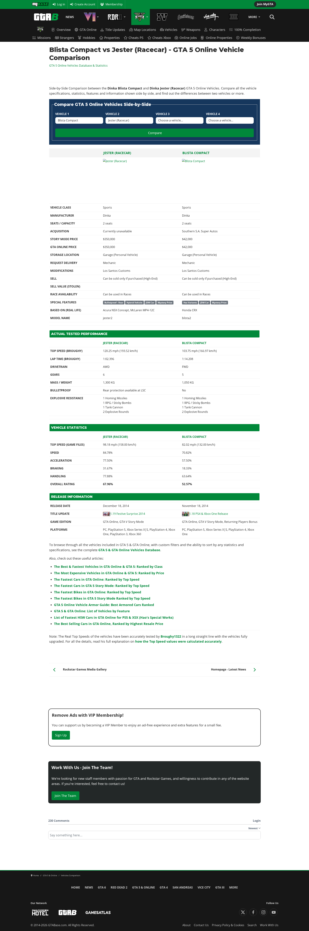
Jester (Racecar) (117, 153)
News (70, 17)
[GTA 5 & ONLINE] (140, 17)
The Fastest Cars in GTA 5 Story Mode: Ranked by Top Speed (101, 586)
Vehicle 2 (112, 114)
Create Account (85, 4)
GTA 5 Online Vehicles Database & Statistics (78, 65)
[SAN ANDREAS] (186, 17)
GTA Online (88, 29)
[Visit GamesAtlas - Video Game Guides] (98, 913)
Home (75, 887)
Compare (155, 133)
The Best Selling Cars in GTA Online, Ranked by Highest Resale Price (108, 624)
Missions (44, 38)
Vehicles (171, 29)
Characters (217, 29)
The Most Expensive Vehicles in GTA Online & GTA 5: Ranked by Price (109, 573)
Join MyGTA (265, 4)
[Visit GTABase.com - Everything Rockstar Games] (67, 913)
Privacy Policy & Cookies (228, 925)
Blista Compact (195, 153)
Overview (64, 29)
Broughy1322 (171, 636)
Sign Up (61, 735)
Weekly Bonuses (253, 38)
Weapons (193, 29)
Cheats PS (136, 38)
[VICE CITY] (211, 17)
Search (252, 925)
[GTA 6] (90, 17)
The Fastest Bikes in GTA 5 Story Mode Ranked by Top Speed (102, 598)
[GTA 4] (162, 17)
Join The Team (65, 796)
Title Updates (115, 29)
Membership (114, 4)
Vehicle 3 (163, 114)
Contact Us (201, 925)
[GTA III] (233, 17)
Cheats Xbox (161, 38)
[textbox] (154, 836)
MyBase (37, 4)
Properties (112, 38)
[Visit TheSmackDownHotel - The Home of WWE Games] (40, 913)
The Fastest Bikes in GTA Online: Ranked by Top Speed (97, 592)
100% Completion (247, 29)
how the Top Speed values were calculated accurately (178, 641)
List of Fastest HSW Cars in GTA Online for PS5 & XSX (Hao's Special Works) (113, 617)
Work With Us (269, 925)
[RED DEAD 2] (115, 17)
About (186, 925)
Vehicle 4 (213, 114)
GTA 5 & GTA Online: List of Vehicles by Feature (92, 611)
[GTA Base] (46, 17)
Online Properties (219, 38)
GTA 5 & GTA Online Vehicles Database (129, 550)
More (252, 17)
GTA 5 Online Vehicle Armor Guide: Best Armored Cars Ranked (104, 605)
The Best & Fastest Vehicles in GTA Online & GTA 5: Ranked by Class (108, 566)
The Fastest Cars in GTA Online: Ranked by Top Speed (96, 579)
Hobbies (89, 38)
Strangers (67, 38)
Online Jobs (188, 38)
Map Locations (145, 29)
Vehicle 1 (62, 114)
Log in (61, 4)
